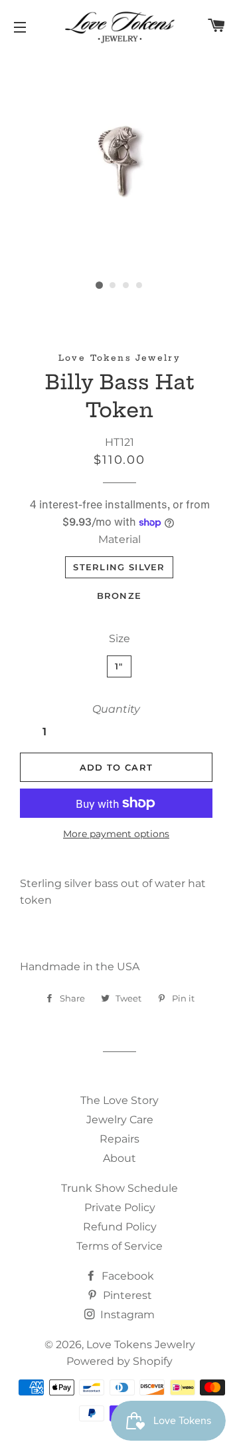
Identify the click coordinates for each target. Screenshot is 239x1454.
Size (119, 638)
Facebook (126, 1276)
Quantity (116, 709)
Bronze (119, 595)
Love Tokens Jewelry (140, 1344)
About (119, 1158)
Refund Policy (120, 1226)
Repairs (119, 1139)
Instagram (126, 1314)
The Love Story (119, 1100)
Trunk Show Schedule (119, 1188)
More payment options (116, 834)
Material (119, 539)
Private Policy (119, 1207)
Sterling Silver (119, 567)
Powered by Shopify (119, 1361)
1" (119, 666)
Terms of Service (119, 1246)
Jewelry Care (119, 1119)
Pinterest (126, 1295)
